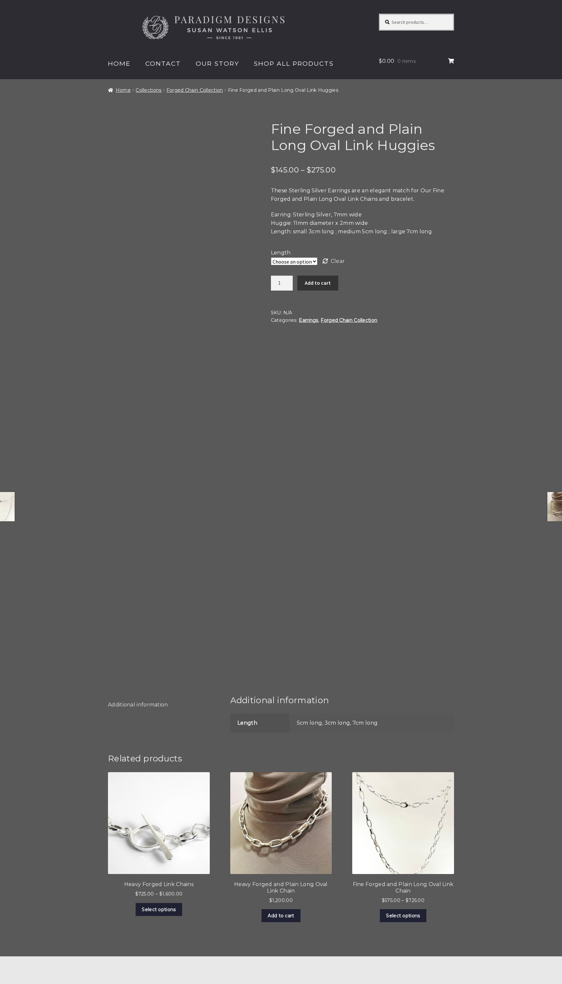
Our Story (217, 63)
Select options (159, 909)
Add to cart (318, 283)
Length (281, 253)
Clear (338, 261)
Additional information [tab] (138, 705)
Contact (163, 63)
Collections (148, 90)
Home (119, 63)
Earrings (308, 320)
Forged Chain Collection (195, 90)
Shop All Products (294, 63)
